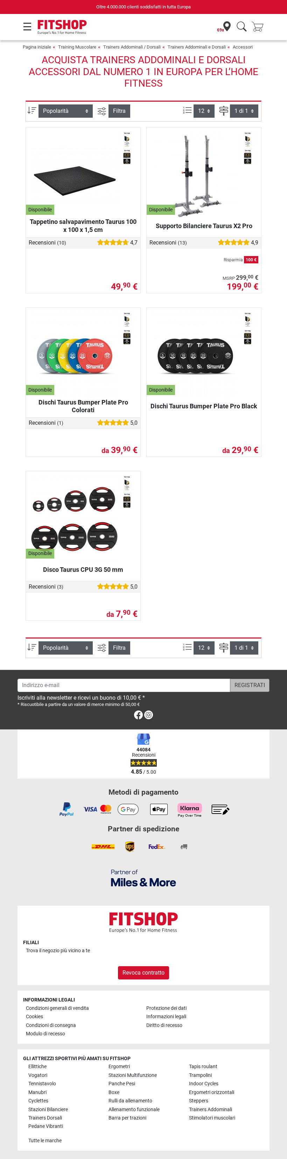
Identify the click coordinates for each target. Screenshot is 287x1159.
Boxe (113, 1092)
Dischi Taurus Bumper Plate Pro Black (203, 406)
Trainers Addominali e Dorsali (197, 47)
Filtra (119, 111)
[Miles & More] (143, 877)
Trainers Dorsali (45, 1118)
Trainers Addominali (210, 1110)
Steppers (198, 1101)
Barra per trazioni (127, 1118)
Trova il (58, 951)
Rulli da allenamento (130, 1101)
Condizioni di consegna (51, 1025)
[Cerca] (241, 27)
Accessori (243, 47)
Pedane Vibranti (45, 1126)
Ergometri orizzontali (211, 1092)
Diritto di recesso (164, 1025)
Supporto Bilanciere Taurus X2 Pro (204, 225)
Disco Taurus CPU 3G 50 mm (83, 569)
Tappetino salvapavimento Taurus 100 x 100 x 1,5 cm (83, 225)
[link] (138, 716)
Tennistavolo (42, 1084)
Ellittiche (37, 1067)
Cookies (34, 1017)
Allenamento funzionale (134, 1110)
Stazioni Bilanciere (48, 1110)
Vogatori (37, 1075)
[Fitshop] (62, 26)
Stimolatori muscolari (212, 1118)
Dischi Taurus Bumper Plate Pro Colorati (83, 406)
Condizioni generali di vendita (57, 1008)
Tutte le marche (45, 1141)
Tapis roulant (203, 1067)
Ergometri (119, 1067)
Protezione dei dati (166, 1008)
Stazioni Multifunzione (132, 1075)
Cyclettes (38, 1101)
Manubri (37, 1092)
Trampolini (200, 1075)
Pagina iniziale (37, 47)
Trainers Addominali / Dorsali (132, 47)
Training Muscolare (77, 47)
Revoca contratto (143, 972)
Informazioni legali (166, 1017)
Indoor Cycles (203, 1084)
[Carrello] (260, 27)
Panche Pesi (121, 1084)
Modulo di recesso (45, 1034)
